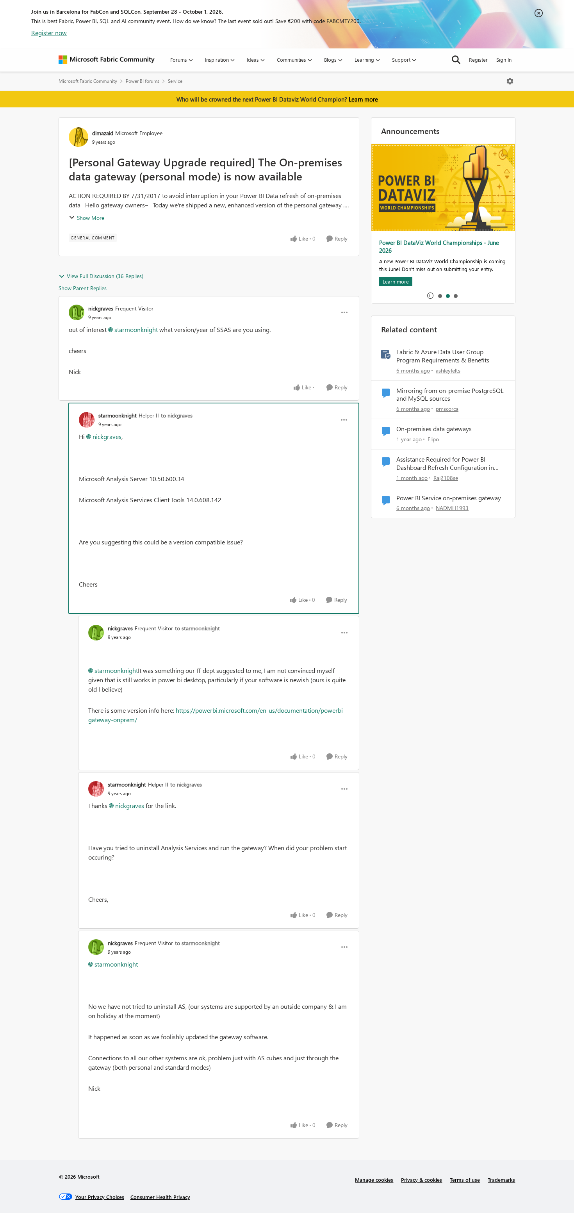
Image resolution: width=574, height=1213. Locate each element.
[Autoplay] (430, 296)
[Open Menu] (509, 81)
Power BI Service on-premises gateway (448, 498)
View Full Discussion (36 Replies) (105, 276)
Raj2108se (445, 478)
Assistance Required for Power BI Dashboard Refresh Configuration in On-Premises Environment (445, 463)
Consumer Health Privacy (160, 1196)
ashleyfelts (448, 370)
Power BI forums (142, 81)
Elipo (433, 439)
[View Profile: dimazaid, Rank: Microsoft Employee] (78, 137)
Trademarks (501, 1179)
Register (478, 59)
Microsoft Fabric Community (88, 81)
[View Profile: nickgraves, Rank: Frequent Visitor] (76, 312)
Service (175, 81)
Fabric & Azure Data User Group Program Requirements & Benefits (442, 356)
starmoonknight (136, 329)
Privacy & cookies (421, 1179)
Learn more (363, 99)
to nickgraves (177, 415)
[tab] (440, 296)
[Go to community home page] (107, 59)
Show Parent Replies (83, 288)
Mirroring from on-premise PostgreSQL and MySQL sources (450, 395)
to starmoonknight (197, 628)
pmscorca (447, 408)
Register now (49, 33)
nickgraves (100, 308)
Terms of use (465, 1179)
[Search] (456, 59)
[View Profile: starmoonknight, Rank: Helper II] (86, 420)
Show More (90, 217)
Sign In (504, 59)
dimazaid (102, 133)
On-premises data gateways (434, 429)
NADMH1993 (452, 508)
